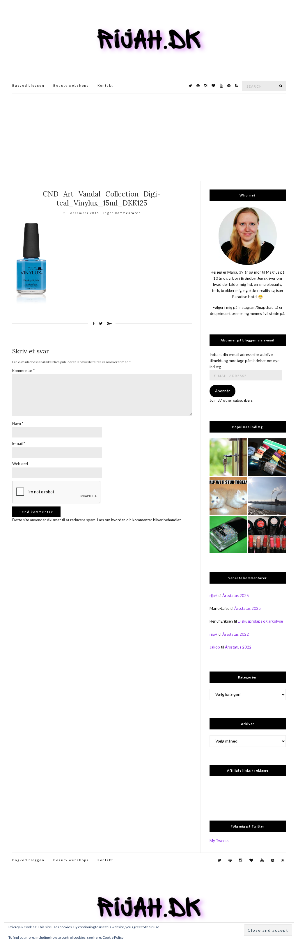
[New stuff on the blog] (228, 496)
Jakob (215, 647)
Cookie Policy (112, 937)
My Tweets (219, 840)
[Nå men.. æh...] (228, 457)
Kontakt (105, 85)
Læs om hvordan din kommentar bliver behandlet (139, 520)
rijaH (213, 595)
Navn (17, 423)
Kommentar (23, 370)
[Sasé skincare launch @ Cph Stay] (267, 496)
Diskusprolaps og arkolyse (260, 621)
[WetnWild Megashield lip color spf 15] (267, 534)
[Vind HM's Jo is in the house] (228, 534)
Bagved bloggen (28, 85)
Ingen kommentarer (121, 213)
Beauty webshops (71, 85)
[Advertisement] (149, 137)
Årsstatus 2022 (235, 634)
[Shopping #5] (267, 457)
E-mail (18, 443)
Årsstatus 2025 (235, 595)
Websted (20, 463)
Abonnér (222, 391)
